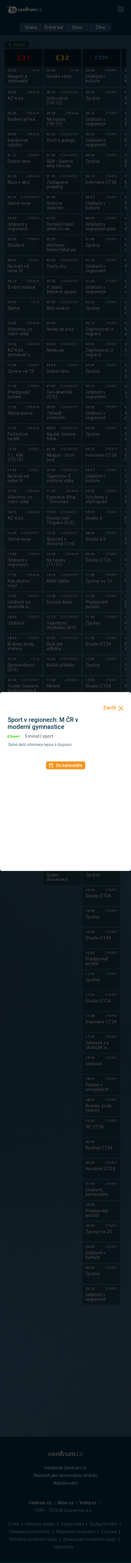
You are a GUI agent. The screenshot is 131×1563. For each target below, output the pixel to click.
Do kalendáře (69, 765)
